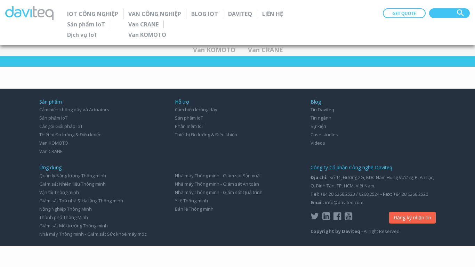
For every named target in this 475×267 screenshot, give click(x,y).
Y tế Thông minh (191, 200)
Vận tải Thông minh (59, 192)
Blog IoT (204, 14)
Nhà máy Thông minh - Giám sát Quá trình (219, 192)
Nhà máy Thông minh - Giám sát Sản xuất (218, 175)
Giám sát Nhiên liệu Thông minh (72, 184)
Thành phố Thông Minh (63, 217)
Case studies (324, 134)
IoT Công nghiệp (92, 14)
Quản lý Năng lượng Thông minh (72, 175)
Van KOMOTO (147, 35)
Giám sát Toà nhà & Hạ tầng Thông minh (81, 200)
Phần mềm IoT (189, 126)
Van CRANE (143, 24)
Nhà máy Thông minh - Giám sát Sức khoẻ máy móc (92, 234)
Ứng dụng (50, 167)
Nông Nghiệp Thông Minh (65, 209)
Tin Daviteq (322, 109)
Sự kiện (318, 126)
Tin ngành (321, 118)
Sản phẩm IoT (86, 24)
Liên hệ (272, 14)
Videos (318, 143)
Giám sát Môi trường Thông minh (73, 225)
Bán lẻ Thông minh (194, 209)
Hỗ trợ (182, 101)
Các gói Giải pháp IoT (61, 126)
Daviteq (240, 14)
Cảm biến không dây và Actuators (74, 109)
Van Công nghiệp (154, 14)
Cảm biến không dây (196, 109)
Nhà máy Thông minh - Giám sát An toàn (217, 184)
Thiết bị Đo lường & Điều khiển (70, 134)
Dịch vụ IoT (82, 35)
